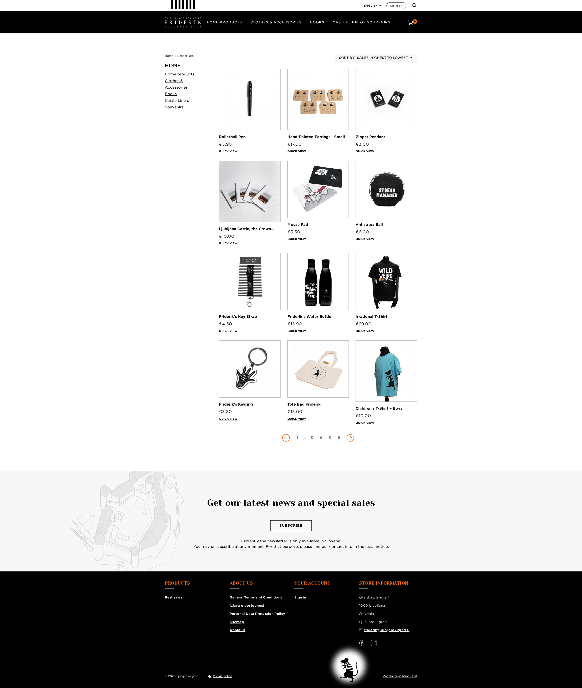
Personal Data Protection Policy (257, 614)
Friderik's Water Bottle (309, 316)
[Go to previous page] (286, 438)
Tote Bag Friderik (304, 404)
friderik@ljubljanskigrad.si (386, 630)
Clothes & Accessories (276, 22)
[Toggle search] (414, 5)
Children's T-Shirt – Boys (379, 408)
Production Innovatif (400, 676)
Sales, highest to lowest (382, 58)
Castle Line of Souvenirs (361, 22)
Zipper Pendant (370, 137)
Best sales (173, 597)
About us (237, 630)
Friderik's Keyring (236, 404)
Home (173, 65)
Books (317, 22)
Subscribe (291, 525)
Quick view (228, 151)
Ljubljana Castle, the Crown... (246, 229)
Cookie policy (222, 676)
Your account (312, 583)
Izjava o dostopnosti (247, 605)
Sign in (396, 5)
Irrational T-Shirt (371, 316)
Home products (224, 22)
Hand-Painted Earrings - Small (316, 137)
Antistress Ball (369, 224)
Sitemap (237, 622)
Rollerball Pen (232, 137)
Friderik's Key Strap (238, 316)
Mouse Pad (297, 224)
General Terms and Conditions (256, 597)
